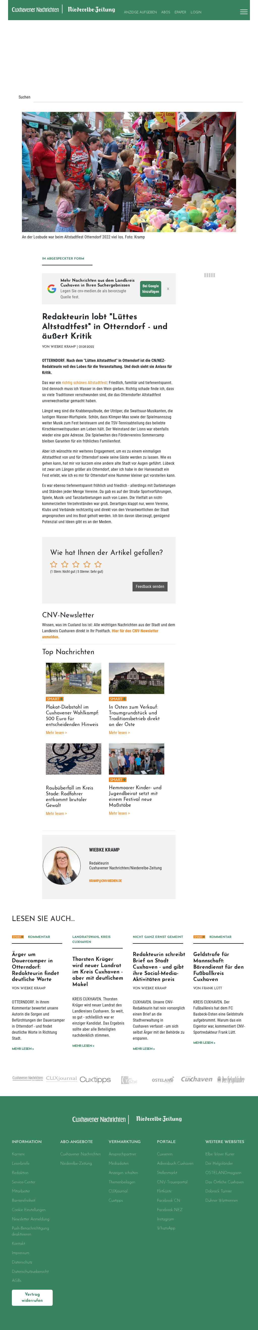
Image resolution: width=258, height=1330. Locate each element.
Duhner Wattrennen (221, 1201)
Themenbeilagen (122, 1182)
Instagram (165, 1219)
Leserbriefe (20, 1164)
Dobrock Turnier (218, 1191)
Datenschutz (22, 1262)
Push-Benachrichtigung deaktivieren (30, 1231)
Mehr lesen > (23, 1049)
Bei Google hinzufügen (150, 289)
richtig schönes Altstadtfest (84, 382)
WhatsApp (166, 1228)
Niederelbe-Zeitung (76, 1164)
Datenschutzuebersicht (30, 1272)
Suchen (24, 97)
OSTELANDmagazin (223, 1173)
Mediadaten (119, 1164)
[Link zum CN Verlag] (27, 1078)
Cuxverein (165, 1154)
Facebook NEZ (170, 1210)
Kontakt (18, 1244)
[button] (80, 1142)
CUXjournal (118, 1191)
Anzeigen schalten (123, 1173)
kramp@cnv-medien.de (105, 881)
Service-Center (23, 1182)
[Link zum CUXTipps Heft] (95, 1080)
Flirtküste (164, 1191)
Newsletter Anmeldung (30, 1219)
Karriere (18, 1154)
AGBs (16, 1281)
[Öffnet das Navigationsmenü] (242, 12)
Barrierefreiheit (23, 1201)
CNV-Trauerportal (172, 1182)
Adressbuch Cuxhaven (175, 1164)
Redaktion (20, 1173)
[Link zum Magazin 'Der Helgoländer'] (230, 1080)
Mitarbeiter (21, 1191)
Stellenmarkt (167, 1173)
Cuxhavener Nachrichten (80, 1154)
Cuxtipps (116, 1201)
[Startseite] (99, 1119)
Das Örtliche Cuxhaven (224, 1182)
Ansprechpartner (122, 1154)
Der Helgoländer (219, 1164)
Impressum (20, 1253)
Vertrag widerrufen (32, 1298)
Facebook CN (168, 1201)
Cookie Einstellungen (29, 1210)
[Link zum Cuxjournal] (61, 1079)
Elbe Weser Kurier (220, 1154)
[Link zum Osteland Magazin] (162, 1080)
